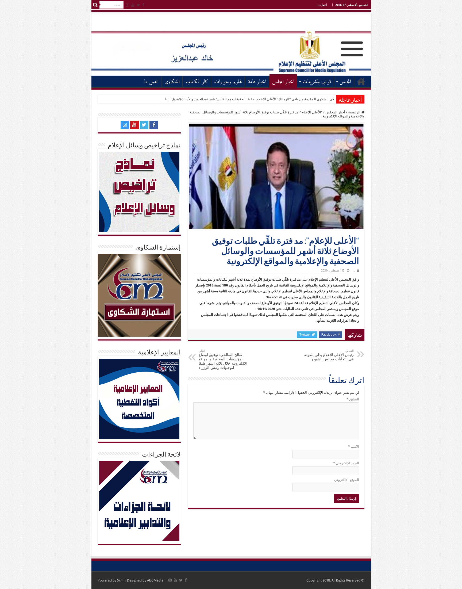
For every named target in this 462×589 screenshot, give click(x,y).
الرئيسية (361, 81)
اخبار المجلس (283, 82)
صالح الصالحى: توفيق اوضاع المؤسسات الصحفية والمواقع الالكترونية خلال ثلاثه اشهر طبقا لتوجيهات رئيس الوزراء (223, 359)
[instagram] (127, 5)
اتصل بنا (322, 5)
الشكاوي (172, 82)
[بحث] (95, 5)
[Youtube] (133, 5)
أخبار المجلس (335, 112)
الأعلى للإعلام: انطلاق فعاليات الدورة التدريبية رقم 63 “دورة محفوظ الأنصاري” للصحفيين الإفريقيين (263, 99)
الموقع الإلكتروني (346, 480)
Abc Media (155, 580)
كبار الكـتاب (197, 82)
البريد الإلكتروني (346, 463)
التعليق (352, 399)
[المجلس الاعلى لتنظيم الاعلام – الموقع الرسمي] (231, 42)
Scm (120, 580)
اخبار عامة (257, 82)
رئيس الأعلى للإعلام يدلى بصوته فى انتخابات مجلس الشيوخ (329, 355)
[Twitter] (138, 5)
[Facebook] (143, 5)
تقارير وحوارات (228, 82)
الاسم (353, 447)
